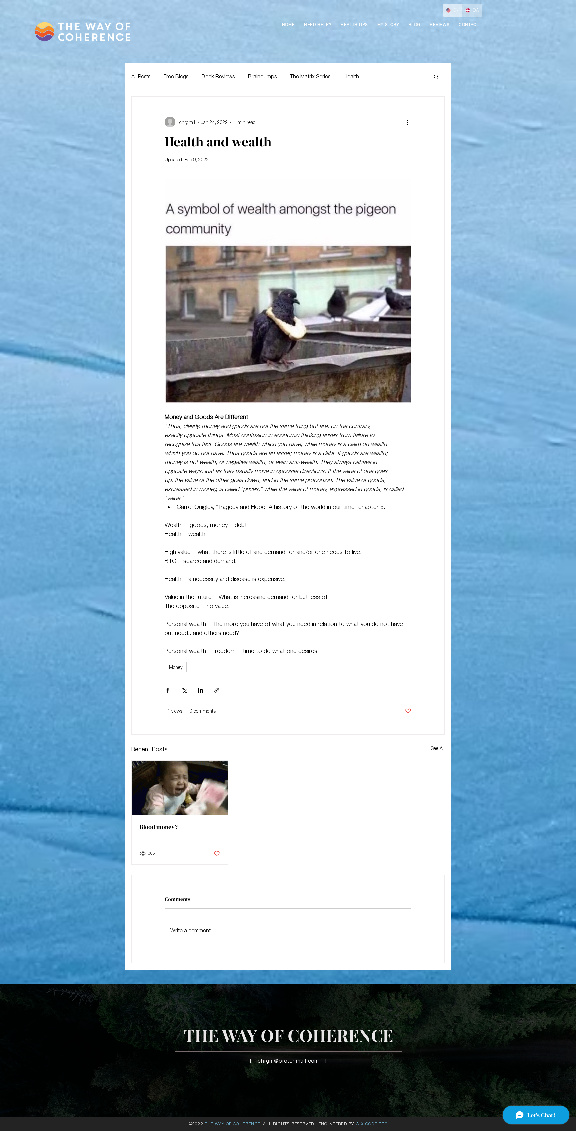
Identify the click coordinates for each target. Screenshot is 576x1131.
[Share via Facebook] (168, 690)
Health (351, 76)
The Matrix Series (310, 76)
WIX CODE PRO (372, 1123)
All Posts (140, 76)
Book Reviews (218, 76)
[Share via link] (217, 690)
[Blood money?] (180, 788)
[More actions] (407, 122)
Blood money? (159, 827)
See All (438, 748)
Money (175, 667)
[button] (439, 24)
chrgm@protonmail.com (288, 1061)
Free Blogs (176, 76)
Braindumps (262, 76)
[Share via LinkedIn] (200, 690)
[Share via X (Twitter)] (184, 690)
